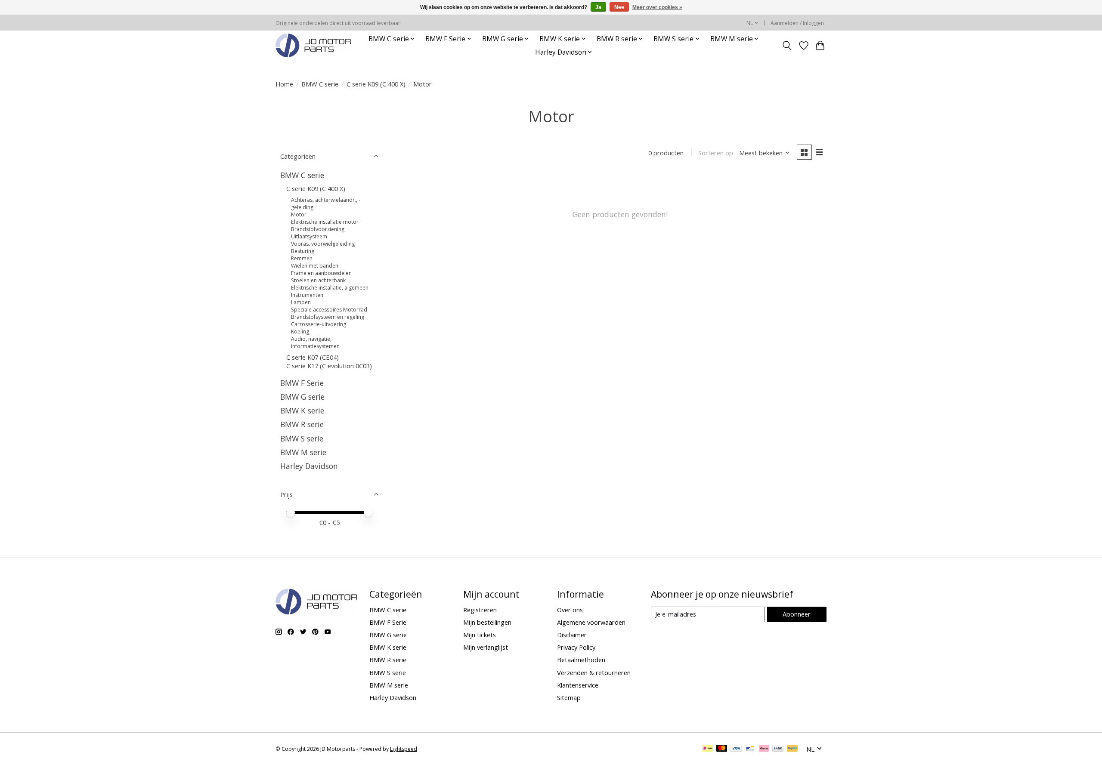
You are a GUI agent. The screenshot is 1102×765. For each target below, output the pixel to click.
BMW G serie (302, 397)
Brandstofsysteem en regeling (327, 317)
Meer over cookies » (657, 7)
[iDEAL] (707, 749)
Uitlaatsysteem (309, 236)
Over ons (570, 609)
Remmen (302, 258)
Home (284, 84)
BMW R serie (302, 424)
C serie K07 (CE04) (312, 357)
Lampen (301, 302)
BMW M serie (303, 452)
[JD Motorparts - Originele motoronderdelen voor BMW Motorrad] (313, 45)
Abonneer (797, 614)
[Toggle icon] (787, 45)
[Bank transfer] (777, 749)
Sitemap (569, 697)
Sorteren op (715, 152)
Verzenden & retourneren (594, 672)
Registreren (480, 609)
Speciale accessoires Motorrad (329, 309)
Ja (598, 7)
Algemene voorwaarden (591, 622)
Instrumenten (307, 295)
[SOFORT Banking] (764, 749)
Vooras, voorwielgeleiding (323, 243)
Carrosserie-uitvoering (318, 324)
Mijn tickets (479, 634)
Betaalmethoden (581, 659)
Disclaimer (572, 634)
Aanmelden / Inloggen (797, 23)
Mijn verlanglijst (485, 647)
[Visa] (736, 749)
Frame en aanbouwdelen (321, 273)
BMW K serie (302, 410)
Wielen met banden (314, 265)
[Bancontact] (750, 749)
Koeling (300, 331)
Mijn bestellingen (487, 622)
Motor (298, 214)
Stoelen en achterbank (318, 280)
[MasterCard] (721, 749)
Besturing (302, 251)
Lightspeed (403, 749)
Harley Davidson (309, 466)
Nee (619, 7)
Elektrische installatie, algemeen (329, 287)
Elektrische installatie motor (325, 221)
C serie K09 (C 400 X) (376, 84)
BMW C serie (319, 84)
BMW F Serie (302, 383)
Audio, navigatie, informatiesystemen (315, 342)
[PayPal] (792, 749)
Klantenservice (577, 685)
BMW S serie (301, 438)
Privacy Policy (576, 647)
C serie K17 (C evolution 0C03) (329, 365)
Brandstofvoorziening (317, 229)
